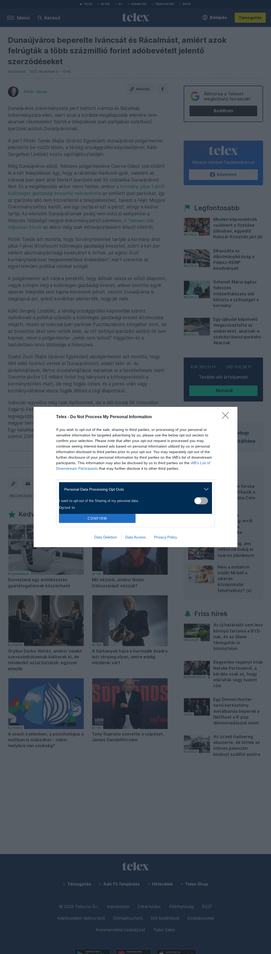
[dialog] (135, 477)
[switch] (201, 500)
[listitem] (133, 489)
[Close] (227, 417)
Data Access (135, 537)
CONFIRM (97, 518)
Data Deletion (105, 537)
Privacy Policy (165, 537)
